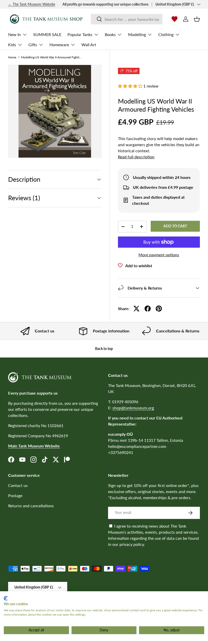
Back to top (104, 348)
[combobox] (126, 19)
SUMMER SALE (47, 34)
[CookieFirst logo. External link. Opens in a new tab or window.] (6, 598)
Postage (15, 495)
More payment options (158, 254)
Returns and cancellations (31, 505)
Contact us (18, 485)
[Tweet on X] (136, 308)
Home (12, 57)
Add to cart (175, 226)
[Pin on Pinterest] (158, 308)
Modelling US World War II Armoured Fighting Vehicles (51, 57)
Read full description (136, 156)
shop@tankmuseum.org (133, 407)
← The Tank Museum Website (31, 4)
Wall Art (88, 44)
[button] (196, 19)
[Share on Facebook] (147, 308)
